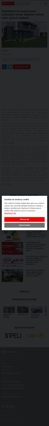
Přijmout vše (24, 219)
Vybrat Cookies (24, 225)
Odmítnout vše (10, 213)
